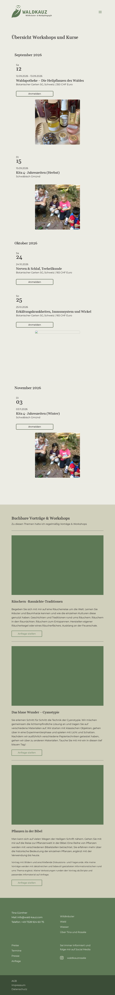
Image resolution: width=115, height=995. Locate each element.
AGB (14, 981)
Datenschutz (19, 989)
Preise (15, 945)
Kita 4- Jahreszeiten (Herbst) (38, 173)
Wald (63, 921)
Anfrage (16, 961)
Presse (15, 955)
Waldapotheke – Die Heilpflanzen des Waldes (50, 81)
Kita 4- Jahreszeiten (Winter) (38, 414)
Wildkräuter (67, 916)
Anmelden (34, 93)
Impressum (18, 985)
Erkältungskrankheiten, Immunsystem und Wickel (53, 312)
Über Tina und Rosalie (73, 932)
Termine (16, 950)
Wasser (64, 926)
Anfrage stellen (27, 633)
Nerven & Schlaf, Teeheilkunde (39, 269)
